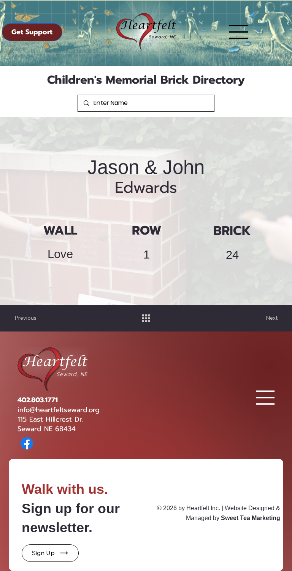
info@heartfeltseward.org (58, 409)
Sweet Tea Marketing (250, 518)
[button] (50, 553)
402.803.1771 (37, 400)
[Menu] (238, 31)
